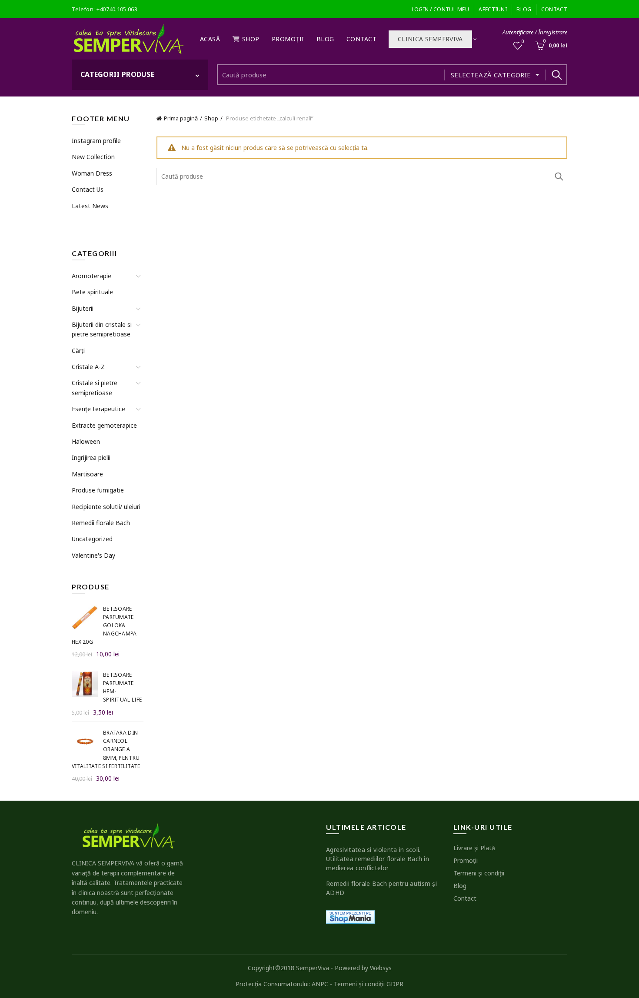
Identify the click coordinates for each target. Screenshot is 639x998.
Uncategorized (92, 539)
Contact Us (87, 189)
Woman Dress (92, 173)
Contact (554, 9)
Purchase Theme (94, 222)
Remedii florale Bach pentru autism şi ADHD (381, 888)
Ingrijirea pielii (91, 457)
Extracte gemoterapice (104, 425)
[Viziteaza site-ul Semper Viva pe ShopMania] (350, 916)
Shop (251, 39)
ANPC (320, 984)
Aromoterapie (91, 276)
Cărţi (78, 350)
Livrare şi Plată (474, 848)
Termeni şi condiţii (478, 873)
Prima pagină (181, 118)
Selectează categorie (491, 74)
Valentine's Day (93, 555)
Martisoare (87, 474)
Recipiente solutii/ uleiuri (106, 506)
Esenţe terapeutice (98, 409)
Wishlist (523, 41)
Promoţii (288, 39)
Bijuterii (82, 308)
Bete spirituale (92, 292)
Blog (523, 9)
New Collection (93, 157)
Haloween (86, 441)
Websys (381, 968)
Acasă (210, 39)
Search (556, 74)
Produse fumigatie (98, 490)
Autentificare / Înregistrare (535, 32)
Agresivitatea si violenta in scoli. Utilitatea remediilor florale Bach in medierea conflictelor (377, 858)
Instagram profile (96, 140)
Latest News (90, 206)
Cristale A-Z (88, 367)
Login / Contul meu (440, 9)
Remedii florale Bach (101, 523)
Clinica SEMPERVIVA (430, 39)
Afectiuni (493, 9)
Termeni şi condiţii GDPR (368, 984)
